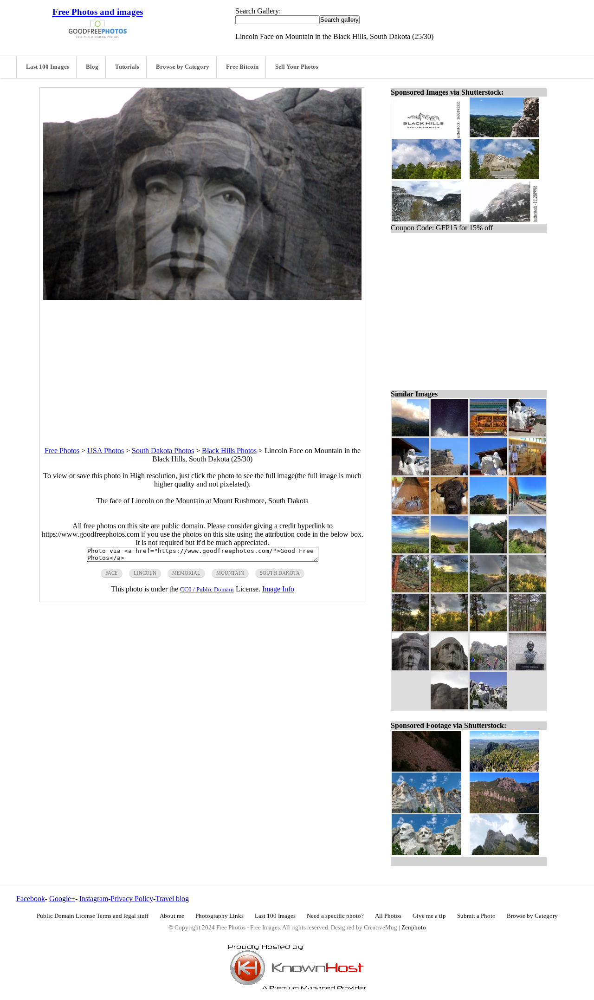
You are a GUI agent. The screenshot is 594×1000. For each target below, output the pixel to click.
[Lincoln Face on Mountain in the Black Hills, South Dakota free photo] (202, 297)
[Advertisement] (202, 365)
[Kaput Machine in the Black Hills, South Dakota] (488, 434)
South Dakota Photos (163, 451)
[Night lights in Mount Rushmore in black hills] (449, 434)
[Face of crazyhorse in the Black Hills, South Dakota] (449, 473)
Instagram (93, 899)
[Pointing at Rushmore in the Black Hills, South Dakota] (488, 551)
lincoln (145, 573)
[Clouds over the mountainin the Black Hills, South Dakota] (527, 590)
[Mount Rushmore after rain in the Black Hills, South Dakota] (527, 551)
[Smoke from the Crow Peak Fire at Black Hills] (410, 434)
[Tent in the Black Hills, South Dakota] (410, 512)
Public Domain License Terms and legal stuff (92, 916)
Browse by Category (182, 67)
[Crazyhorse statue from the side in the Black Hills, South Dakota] (527, 434)
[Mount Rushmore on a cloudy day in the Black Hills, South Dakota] (449, 707)
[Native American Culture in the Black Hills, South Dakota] (527, 473)
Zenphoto (413, 927)
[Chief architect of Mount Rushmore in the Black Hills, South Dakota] (527, 668)
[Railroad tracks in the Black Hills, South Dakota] (527, 512)
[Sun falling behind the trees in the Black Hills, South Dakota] (410, 629)
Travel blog (172, 899)
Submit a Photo (476, 916)
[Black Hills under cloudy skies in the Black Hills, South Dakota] (488, 629)
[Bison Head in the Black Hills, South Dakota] (449, 512)
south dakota (280, 573)
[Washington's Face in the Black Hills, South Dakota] (449, 668)
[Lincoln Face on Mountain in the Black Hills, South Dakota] (410, 668)
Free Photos (62, 451)
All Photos (388, 916)
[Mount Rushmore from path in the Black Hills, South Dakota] (488, 668)
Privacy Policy (131, 899)
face (111, 573)
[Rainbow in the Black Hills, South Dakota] (488, 590)
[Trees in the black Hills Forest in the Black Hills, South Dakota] (527, 629)
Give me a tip (429, 916)
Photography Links (219, 916)
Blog (92, 67)
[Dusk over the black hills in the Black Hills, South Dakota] (449, 551)
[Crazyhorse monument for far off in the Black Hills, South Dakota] (488, 512)
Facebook (30, 899)
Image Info (278, 589)
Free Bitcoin (242, 67)
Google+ (62, 899)
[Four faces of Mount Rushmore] (488, 707)
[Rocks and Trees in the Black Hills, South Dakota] (410, 590)
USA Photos (105, 451)
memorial (186, 573)
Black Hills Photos (229, 451)
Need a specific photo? (335, 916)
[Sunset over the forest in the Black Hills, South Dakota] (410, 551)
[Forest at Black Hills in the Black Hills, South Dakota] (449, 629)
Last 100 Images (47, 67)
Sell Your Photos (296, 67)
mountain (230, 573)
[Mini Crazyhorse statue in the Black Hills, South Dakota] (488, 473)
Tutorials (127, 67)
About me (172, 916)
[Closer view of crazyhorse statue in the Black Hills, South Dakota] (410, 473)
